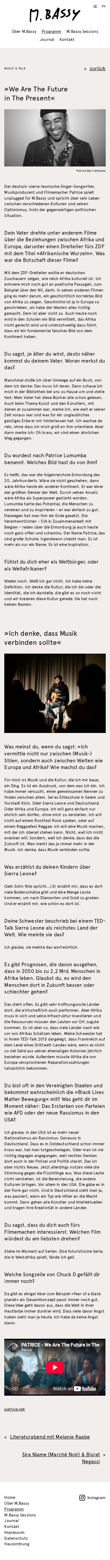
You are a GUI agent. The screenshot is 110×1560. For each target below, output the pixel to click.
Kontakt (67, 39)
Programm (51, 31)
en (104, 6)
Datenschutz (16, 1538)
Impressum (14, 1532)
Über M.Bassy (24, 31)
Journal (47, 39)
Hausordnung (16, 1544)
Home (9, 1497)
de (95, 6)
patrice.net (14, 1409)
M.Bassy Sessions (82, 31)
